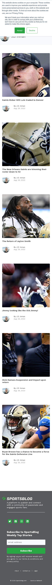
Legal (36, 571)
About (17, 571)
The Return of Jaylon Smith (16, 241)
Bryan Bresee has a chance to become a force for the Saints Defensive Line (25, 453)
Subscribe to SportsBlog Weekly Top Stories (23, 533)
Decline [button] (32, 30)
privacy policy (13, 561)
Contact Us (26, 571)
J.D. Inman (18, 36)
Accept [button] (19, 30)
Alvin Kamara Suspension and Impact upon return (24, 381)
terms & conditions (30, 559)
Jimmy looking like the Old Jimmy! (20, 310)
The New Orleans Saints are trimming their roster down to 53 (24, 170)
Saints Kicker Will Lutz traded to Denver (22, 100)
